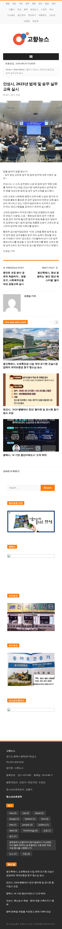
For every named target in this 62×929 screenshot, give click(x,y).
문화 (34, 3)
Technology (30, 830)
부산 (51, 9)
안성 (19, 9)
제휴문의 (42, 15)
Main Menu (19, 69)
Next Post (48, 267)
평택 (26, 9)
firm (44, 818)
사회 (21, 3)
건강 (47, 830)
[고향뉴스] (31, 38)
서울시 (12, 9)
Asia (12, 813)
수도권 (52, 15)
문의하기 (32, 15)
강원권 (27, 21)
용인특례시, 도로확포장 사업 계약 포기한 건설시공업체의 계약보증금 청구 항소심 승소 (30, 365)
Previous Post (15, 267)
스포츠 (44, 9)
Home (9, 69)
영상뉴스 (34, 9)
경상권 (35, 21)
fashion (30, 818)
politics (44, 824)
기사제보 (11, 15)
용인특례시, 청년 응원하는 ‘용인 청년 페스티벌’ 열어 (48, 276)
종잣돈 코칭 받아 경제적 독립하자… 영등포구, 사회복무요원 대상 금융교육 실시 (14, 278)
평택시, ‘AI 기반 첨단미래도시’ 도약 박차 (25, 455)
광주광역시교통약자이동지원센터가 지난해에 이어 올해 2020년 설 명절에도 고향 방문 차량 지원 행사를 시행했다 (30, 845)
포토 (14, 3)
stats (13, 830)
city (26, 813)
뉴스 (12, 853)
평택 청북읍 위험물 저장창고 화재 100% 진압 (28, 911)
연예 (53, 3)
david (39, 813)
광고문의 (21, 15)
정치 (40, 3)
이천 (26, 853)
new (12, 824)
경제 (27, 3)
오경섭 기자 (30, 295)
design (14, 818)
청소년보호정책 (14, 796)
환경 (47, 3)
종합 (8, 3)
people (27, 824)
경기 (28, 69)
